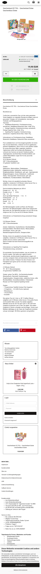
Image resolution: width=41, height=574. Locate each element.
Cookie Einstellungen (7, 491)
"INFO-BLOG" (19, 526)
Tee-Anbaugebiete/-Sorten (12, 348)
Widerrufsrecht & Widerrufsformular (11, 478)
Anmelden (20, 413)
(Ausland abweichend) (24, 61)
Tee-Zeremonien (9, 352)
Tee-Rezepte (8, 353)
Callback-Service (6, 488)
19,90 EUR (20, 451)
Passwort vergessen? (11, 420)
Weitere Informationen (20, 570)
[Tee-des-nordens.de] (4, 2)
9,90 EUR (20, 389)
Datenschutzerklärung (32, 561)
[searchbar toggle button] (28, 2)
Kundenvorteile (5, 468)
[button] (6, 74)
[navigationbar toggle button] (38, 2)
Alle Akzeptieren (20, 565)
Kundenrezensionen (11, 323)
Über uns (3, 471)
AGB (2, 481)
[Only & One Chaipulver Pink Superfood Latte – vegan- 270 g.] (20, 373)
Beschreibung (8, 100)
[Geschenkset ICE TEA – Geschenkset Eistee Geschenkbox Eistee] (20, 28)
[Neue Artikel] (35, 364)
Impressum (4, 464)
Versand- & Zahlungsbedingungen (10, 474)
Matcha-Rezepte (9, 355)
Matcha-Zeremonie (10, 350)
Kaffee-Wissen (9, 357)
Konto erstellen (9, 417)
